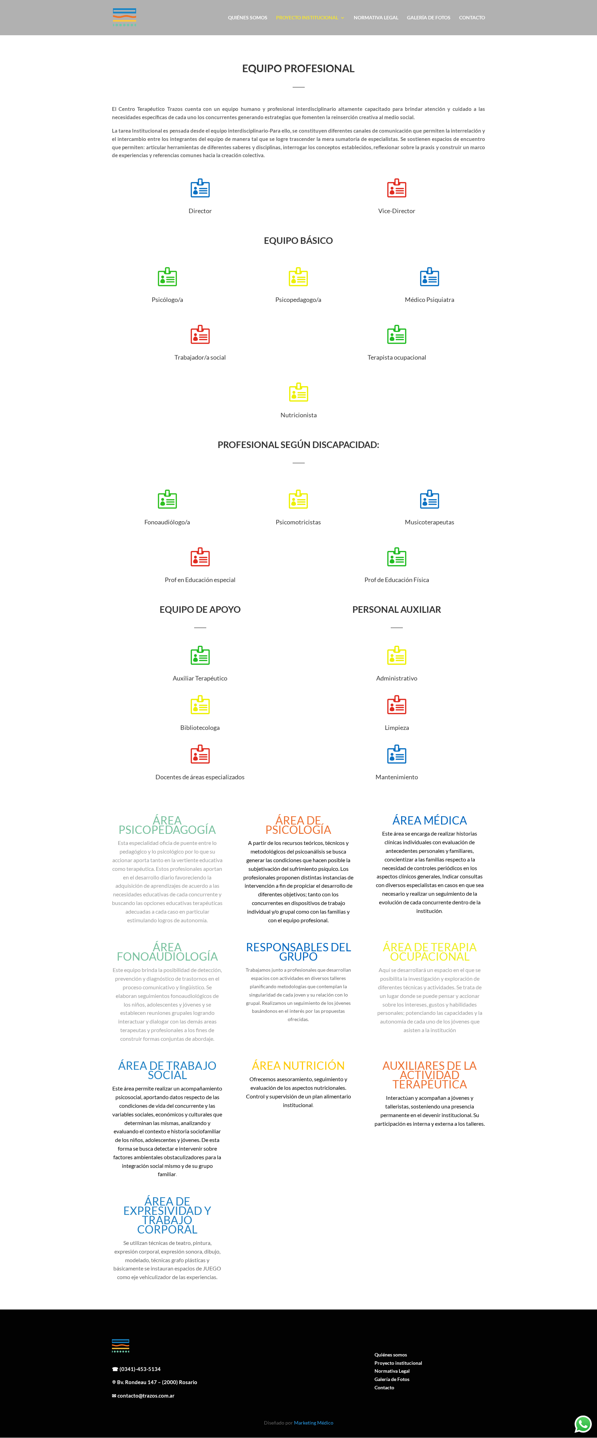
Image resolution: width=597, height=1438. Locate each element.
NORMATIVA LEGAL (376, 17)
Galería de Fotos (392, 1379)
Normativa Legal (392, 1371)
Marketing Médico (313, 1423)
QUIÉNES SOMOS (247, 17)
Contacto (384, 1387)
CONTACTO (472, 17)
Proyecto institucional (398, 1363)
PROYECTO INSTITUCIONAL (307, 17)
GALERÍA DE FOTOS (429, 17)
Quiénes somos (391, 1355)
